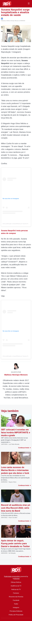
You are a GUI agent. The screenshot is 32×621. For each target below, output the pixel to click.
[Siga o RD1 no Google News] (2, 18)
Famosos (16, 593)
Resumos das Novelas (16, 596)
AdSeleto (17, 578)
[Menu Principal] (29, 3)
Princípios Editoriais (16, 611)
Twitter (16, 604)
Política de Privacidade (16, 614)
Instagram (16, 607)
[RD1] (6, 3)
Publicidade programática (12, 576)
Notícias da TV (16, 589)
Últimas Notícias (16, 582)
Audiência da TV (16, 586)
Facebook (16, 600)
